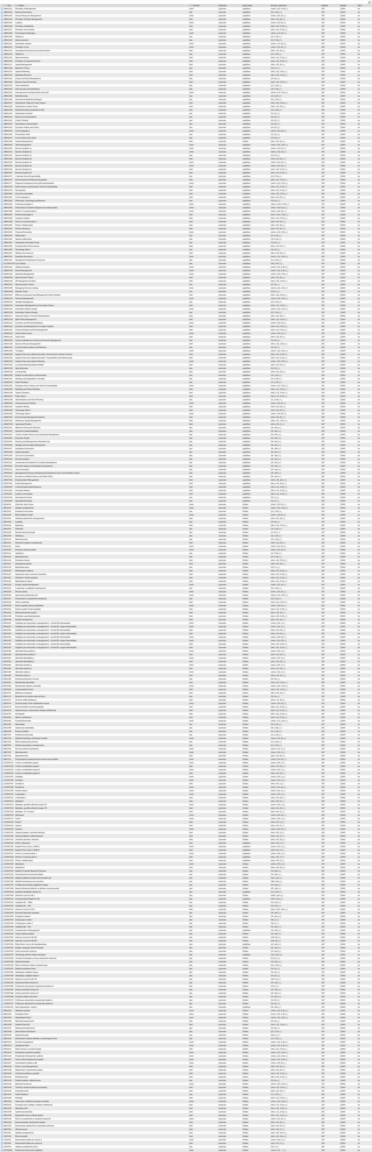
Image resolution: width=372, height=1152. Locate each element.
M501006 (7, 1025)
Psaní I (18, 819)
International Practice (23, 497)
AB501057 (8, 173)
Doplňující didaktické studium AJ (28, 892)
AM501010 (8, 295)
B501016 (7, 560)
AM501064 (8, 414)
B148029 (7, 504)
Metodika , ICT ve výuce (24, 812)
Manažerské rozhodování (25, 1032)
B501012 (7, 546)
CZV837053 (9, 941)
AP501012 (8, 466)
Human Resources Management (28, 16)
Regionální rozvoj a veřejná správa (29, 1115)
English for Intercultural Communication (30, 375)
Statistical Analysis (22, 267)
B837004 (7, 745)
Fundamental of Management (27, 480)
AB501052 (8, 155)
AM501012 (8, 298)
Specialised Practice (23, 424)
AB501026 (8, 82)
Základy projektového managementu (29, 518)
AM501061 (8, 403)
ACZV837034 (9, 264)
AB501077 (8, 183)
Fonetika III (19, 787)
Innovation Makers (22, 490)
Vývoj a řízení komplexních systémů (29, 1059)
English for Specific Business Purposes (30, 871)
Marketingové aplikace (24, 571)
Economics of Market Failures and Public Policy (34, 476)
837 (323, 9)
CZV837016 (9, 815)
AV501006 (8, 490)
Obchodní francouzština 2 (25, 655)
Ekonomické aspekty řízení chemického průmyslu (34, 1126)
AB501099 (8, 250)
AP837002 (8, 483)
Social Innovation (22, 470)
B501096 (7, 731)
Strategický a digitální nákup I (27, 972)
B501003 (7, 515)
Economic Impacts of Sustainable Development (34, 466)
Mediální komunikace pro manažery (29, 881)
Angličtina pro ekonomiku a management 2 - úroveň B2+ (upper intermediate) (45, 634)
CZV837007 (9, 784)
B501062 (7, 665)
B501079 (7, 714)
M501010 (7, 1039)
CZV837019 (9, 826)
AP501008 (8, 452)
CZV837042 (9, 902)
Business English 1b (23, 152)
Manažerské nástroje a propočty (28, 686)
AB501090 (8, 225)
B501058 (7, 651)
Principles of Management (25, 9)
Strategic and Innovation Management (30, 445)
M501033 (7, 1066)
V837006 (7, 1147)
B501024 (7, 588)
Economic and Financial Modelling (29, 323)
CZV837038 (9, 888)
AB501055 (8, 166)
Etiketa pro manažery (23, 693)
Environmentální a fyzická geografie (29, 707)
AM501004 (8, 274)
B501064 (7, 672)
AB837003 (8, 260)
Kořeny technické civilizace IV (27, 993)
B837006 (7, 749)
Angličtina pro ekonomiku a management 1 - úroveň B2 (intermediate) (42, 623)
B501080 (7, 717)
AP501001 (8, 428)
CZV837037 (9, 885)
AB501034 (8, 92)
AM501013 (8, 302)
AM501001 (8, 267)
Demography (20, 190)
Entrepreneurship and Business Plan (29, 110)
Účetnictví (19, 529)
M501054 (7, 1105)
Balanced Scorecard (23, 1084)
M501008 (7, 1032)
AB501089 (8, 222)
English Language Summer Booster (29, 948)
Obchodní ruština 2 (22, 675)
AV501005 (8, 487)
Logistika (19, 522)
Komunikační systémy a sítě (26, 1063)
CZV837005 (9, 777)
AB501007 (8, 30)
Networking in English (24, 113)
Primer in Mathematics (24, 225)
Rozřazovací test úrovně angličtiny (28, 1150)
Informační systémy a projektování (28, 543)
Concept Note (20, 372)
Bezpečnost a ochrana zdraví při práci (30, 696)
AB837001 (8, 257)
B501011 (7, 543)
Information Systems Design (26, 312)
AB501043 (8, 124)
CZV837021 (9, 833)
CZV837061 (9, 969)
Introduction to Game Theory (26, 106)
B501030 (7, 609)
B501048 (7, 620)
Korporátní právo (22, 1091)
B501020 (7, 574)
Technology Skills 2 (23, 410)
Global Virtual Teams (23, 333)
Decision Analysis (22, 459)
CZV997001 (9, 1007)
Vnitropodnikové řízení (24, 689)
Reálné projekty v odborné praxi (28, 1080)
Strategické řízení (22, 1046)
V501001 (7, 1140)
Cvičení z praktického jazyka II (27, 766)
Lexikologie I (20, 794)
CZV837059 (9, 962)
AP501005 (8, 442)
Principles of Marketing (24, 26)
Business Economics (23, 12)
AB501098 (8, 246)
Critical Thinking (21, 120)
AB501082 (8, 201)
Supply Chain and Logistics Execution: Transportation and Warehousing (43, 358)
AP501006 (8, 445)
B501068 (7, 686)
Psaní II (18, 822)
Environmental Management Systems (30, 417)
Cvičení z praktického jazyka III (27, 770)
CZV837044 (9, 909)
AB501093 (8, 232)
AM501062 (8, 407)
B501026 (7, 595)
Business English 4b (23, 173)
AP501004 (8, 438)
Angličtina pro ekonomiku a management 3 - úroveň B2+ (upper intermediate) (45, 641)
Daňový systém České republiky (28, 609)
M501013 (7, 1046)
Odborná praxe (21, 1129)
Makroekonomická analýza (26, 613)
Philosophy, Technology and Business (30, 201)
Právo (17, 546)
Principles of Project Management (28, 19)
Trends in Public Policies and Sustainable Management (37, 435)
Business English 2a (23, 155)
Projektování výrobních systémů (27, 1052)
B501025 (7, 592)
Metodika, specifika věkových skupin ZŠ (31, 805)
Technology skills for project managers (30, 955)
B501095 (7, 728)
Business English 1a (23, 148)
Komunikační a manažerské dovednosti (30, 599)
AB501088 (8, 218)
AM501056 (8, 393)
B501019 (7, 571)
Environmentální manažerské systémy (30, 1122)
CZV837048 (9, 923)
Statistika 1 (19, 536)
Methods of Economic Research (28, 428)
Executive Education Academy (27, 913)
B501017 (7, 564)
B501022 (7, 581)
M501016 (7, 1056)
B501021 (7, 578)
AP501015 (8, 473)
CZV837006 (9, 780)
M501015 (7, 1052)
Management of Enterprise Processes (30, 260)
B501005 (7, 522)
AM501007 (8, 284)
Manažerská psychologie (25, 532)
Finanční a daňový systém (25, 550)
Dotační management (23, 620)
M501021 (7, 1059)
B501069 (7, 689)
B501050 (7, 623)
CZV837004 (9, 773)
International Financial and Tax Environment (32, 51)
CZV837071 (9, 1004)
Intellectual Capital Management (28, 421)
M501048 (7, 1098)
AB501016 (8, 61)
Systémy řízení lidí (22, 1025)
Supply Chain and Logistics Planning (30, 361)
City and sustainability (24, 194)
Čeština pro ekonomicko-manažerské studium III (34, 986)
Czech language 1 (22, 131)
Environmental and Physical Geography (31, 180)
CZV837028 (9, 857)
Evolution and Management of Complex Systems (34, 326)
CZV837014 (9, 808)
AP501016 (8, 476)
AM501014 (8, 305)
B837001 (7, 735)
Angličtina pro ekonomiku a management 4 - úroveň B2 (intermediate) (42, 644)
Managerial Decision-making (26, 288)
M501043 (7, 1080)
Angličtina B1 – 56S (23, 906)
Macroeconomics (22, 58)
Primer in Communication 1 (26, 211)
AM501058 (8, 400)
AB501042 (8, 120)
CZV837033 (9, 874)
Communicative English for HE (27, 899)
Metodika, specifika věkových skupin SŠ (31, 808)
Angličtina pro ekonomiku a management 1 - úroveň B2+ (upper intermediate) (45, 627)
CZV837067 (9, 990)
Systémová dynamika (23, 1112)
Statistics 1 (19, 37)
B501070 (7, 693)
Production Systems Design (26, 309)
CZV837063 (9, 976)
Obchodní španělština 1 (24, 658)
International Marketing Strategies (28, 99)
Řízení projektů (21, 1136)
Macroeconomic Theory (24, 284)
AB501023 (8, 79)
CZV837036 (9, 881)
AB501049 (8, 145)
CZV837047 (9, 920)
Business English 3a (23, 162)
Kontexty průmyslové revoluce (27, 679)
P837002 (7, 1136)
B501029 (7, 606)
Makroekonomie (21, 557)
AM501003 (8, 271)
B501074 (7, 703)
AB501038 (8, 106)
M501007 (7, 1028)
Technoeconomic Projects (25, 403)
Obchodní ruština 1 (22, 672)
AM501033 (8, 365)
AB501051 (8, 152)
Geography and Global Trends (27, 243)
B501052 (7, 630)
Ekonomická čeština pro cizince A (28, 1140)
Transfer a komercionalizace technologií (31, 1087)
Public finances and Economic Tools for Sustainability (36, 187)
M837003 (7, 1126)
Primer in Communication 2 (26, 222)
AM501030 (8, 358)
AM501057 (8, 396)
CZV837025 (9, 847)
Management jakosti (23, 564)
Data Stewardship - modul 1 (26, 1007)
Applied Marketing (22, 72)
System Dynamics (22, 393)
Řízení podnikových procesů (26, 742)
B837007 (7, 752)
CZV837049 (9, 927)
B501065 (7, 675)
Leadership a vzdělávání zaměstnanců (30, 588)
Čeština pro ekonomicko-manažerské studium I (33, 1000)
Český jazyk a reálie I (23, 920)
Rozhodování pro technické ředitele (29, 874)
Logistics (18, 23)
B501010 (7, 539)
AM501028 (8, 351)
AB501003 (8, 16)
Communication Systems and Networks (30, 347)
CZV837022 (9, 836)
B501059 (7, 655)
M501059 (7, 1115)
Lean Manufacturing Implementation (29, 365)
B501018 (7, 567)
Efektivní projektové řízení (25, 969)
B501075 (7, 707)
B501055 (7, 641)
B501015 (7, 557)
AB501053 (8, 159)
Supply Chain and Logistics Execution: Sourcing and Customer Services (43, 354)
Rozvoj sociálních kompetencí (27, 749)
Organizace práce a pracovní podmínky (30, 574)
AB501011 (8, 44)
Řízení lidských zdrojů (24, 515)
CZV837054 (9, 944)
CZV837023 (9, 840)
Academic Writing (22, 407)
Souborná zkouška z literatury (27, 840)
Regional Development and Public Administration (34, 183)
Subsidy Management (24, 141)
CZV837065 (9, 983)
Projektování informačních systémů (29, 1056)
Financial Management (24, 298)
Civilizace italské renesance (26, 997)
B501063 (7, 668)
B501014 (7, 553)
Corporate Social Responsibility (27, 176)
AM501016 (8, 312)
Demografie (20, 714)
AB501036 (8, 99)
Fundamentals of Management (27, 930)
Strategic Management (24, 302)
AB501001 (8, 9)
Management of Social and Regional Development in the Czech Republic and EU (47, 473)
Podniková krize (21, 1077)
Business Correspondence (25, 117)
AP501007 (8, 449)
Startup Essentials (22, 962)
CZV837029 (9, 860)
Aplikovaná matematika (24, 728)
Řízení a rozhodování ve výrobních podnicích (33, 1119)
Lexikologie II (20, 798)
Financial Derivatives (23, 232)
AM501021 (8, 326)
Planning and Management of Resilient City (32, 442)
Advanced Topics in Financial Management (32, 316)
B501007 (7, 529)
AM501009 (8, 291)
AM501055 (8, 389)
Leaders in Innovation (24, 494)
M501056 (7, 1112)
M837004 (7, 1129)
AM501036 (8, 375)
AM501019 (8, 323)
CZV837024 (9, 843)
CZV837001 (9, 763)
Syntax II (18, 829)
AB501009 (8, 37)
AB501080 (8, 194)
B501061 (7, 662)
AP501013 (8, 470)
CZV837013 (9, 805)
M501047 (7, 1094)
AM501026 (8, 344)
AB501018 (8, 68)
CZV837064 (9, 979)
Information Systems (23, 44)
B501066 (7, 679)
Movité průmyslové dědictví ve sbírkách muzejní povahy (37, 888)
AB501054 (8, 162)
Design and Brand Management (28, 79)
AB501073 (8, 176)
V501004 (7, 1143)
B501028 (7, 602)
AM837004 (8, 424)
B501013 (7, 550)
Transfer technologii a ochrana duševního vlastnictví (35, 958)
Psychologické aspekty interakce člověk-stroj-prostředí (36, 759)
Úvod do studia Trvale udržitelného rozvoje (32, 703)
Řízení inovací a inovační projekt (28, 1049)
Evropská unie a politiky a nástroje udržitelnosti (33, 1105)
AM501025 (8, 340)
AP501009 (8, 456)
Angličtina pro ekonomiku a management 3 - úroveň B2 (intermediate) (42, 637)
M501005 (7, 1021)
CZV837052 (9, 937)
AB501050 (8, 148)
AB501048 (8, 141)
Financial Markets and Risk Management (31, 330)
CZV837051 (9, 934)
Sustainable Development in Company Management (36, 463)
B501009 (7, 536)
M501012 (7, 1042)
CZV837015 (9, 812)
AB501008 (8, 33)
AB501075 (8, 180)
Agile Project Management (25, 319)
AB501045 (8, 131)
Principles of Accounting (24, 30)
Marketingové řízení (23, 1018)
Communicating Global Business (28, 487)
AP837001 (8, 480)
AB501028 (8, 86)
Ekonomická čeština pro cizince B (28, 1143)
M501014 (7, 1049)
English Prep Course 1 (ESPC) (27, 847)
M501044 (7, 1084)
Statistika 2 (19, 553)
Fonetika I (19, 780)
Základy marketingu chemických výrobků (31, 738)
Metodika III (19, 867)
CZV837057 (9, 955)
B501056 (7, 644)
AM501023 (8, 333)
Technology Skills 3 (23, 414)
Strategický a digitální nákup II (27, 976)
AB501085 (8, 208)
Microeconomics (21, 40)
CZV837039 (9, 892)
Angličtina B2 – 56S (23, 927)
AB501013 (8, 51)
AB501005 (8, 23)
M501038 (7, 1070)
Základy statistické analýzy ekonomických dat (33, 878)
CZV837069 (9, 997)
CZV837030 (9, 864)
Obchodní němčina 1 (23, 665)
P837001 (7, 1133)
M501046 (7, 1091)
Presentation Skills (22, 134)
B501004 (7, 518)
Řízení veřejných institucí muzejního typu (31, 965)
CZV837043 (9, 906)
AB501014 (8, 54)
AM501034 (8, 368)
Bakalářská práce (22, 567)
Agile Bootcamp (21, 368)
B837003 (7, 742)
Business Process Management (27, 344)
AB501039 (8, 110)
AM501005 (8, 278)
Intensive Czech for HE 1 (25, 895)
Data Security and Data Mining (27, 89)
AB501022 (8, 75)
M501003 (7, 1014)
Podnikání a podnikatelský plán (27, 616)
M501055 (7, 1108)
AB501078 (8, 187)
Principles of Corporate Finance (27, 61)
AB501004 (8, 19)
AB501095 (8, 239)
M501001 (7, 1011)
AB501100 (8, 253)
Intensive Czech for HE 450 (26, 937)
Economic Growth (22, 438)
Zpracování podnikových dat (26, 595)
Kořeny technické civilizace (26, 951)
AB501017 (8, 65)
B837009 (7, 756)
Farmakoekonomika (23, 721)
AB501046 (8, 134)
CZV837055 (9, 948)
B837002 (7, 738)
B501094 (7, 724)
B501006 (7, 525)
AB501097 (8, 243)
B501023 (7, 585)
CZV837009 (9, 791)
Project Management (23, 271)
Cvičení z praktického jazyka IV (27, 773)
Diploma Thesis (21, 291)
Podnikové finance (22, 560)
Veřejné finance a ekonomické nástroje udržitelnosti (35, 710)
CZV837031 (9, 867)
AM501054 (8, 386)
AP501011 (8, 463)
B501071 (7, 696)
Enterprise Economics (24, 257)
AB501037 (8, 103)
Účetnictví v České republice (26, 578)
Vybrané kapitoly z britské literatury (29, 836)
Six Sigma (19, 351)
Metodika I (19, 801)
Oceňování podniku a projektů (27, 1073)
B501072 (7, 700)
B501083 (7, 721)
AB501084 (8, 204)
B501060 (7, 658)
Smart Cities (20, 337)
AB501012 (8, 47)
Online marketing (22, 602)
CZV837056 (9, 951)
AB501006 (8, 26)
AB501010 (8, 40)
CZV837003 (9, 770)
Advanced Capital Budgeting (26, 431)
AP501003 (8, 435)
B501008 (7, 532)
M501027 (7, 1063)
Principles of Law (22, 47)
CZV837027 (9, 854)
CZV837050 (9, 930)
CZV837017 (9, 819)
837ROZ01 (8, 1150)
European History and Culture (27, 127)
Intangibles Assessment (24, 449)
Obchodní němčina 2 (23, 668)
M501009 (7, 1035)
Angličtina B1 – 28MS (23, 902)
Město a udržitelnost (23, 717)
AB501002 (8, 12)
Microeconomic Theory (24, 278)
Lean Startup (20, 264)
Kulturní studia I (21, 791)
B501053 (7, 634)
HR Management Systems (25, 281)
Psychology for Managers (25, 33)
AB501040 (8, 113)
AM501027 (8, 347)
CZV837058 (9, 958)
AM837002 (8, 421)
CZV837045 (9, 913)
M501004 (7, 1018)
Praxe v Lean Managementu (26, 1066)
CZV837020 (9, 829)
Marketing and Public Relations (27, 389)
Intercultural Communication (26, 124)
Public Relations (21, 382)
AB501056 (8, 169)
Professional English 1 (24, 204)
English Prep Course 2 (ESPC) (27, 850)
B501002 (7, 511)
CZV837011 (8, 798)
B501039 (7, 616)
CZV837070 (9, 1000)
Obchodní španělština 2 (24, 662)
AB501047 (8, 138)
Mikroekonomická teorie (24, 1021)
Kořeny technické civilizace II (26, 983)
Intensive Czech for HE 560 (26, 941)
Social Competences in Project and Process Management (38, 340)
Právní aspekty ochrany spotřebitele (29, 606)
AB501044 (8, 127)
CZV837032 (9, 871)
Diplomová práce (22, 1035)
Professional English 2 (24, 215)
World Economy (21, 96)
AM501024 (8, 337)
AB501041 (8, 117)
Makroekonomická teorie (25, 1028)
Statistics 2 (19, 54)
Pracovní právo (21, 592)
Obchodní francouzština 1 (25, 651)
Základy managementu (24, 508)
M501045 (7, 1087)
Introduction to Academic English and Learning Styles (36, 208)
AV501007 (8, 494)
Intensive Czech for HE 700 (26, 979)
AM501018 (8, 319)
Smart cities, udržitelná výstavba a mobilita (32, 1101)
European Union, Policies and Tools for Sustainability (36, 386)
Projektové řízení (22, 1014)
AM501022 (8, 330)
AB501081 (8, 197)
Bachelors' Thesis (22, 68)
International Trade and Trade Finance (30, 103)
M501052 (7, 1101)
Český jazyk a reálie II (24, 923)
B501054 (7, 637)
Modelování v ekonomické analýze (29, 1070)
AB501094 (8, 236)
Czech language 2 (22, 197)
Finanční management (24, 1042)
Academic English (22, 218)
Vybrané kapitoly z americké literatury (30, 833)
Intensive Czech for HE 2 (25, 909)
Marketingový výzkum (23, 581)
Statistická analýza (22, 1011)
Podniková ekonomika (24, 511)
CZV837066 (9, 986)
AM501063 (8, 410)
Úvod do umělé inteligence (26, 700)
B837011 (7, 759)
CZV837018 (9, 822)
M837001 (7, 1122)
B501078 (7, 710)
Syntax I (18, 826)
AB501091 (8, 229)
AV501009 (8, 501)
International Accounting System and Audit (32, 92)
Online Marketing (22, 86)
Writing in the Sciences (24, 253)
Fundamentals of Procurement (27, 246)
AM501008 (8, 288)
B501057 (7, 648)
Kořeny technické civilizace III (27, 990)
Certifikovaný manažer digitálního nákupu (31, 885)
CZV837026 (9, 850)
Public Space (20, 396)
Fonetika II (19, 784)
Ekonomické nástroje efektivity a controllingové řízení (36, 1039)
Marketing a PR (21, 1108)
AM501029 (8, 354)
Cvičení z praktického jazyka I (27, 763)
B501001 (7, 508)
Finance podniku (22, 731)
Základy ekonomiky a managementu (29, 745)
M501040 (7, 1073)
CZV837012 (9, 801)
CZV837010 (9, 794)
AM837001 (8, 417)
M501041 (7, 1077)
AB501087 (8, 215)
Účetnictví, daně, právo (24, 504)
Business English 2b (23, 159)
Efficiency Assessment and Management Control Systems (38, 295)
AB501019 (8, 72)
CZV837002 (9, 766)
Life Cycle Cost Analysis (24, 456)
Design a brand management (27, 585)
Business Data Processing (25, 82)
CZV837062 (9, 972)
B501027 (7, 599)
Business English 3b (23, 166)
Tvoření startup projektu (24, 934)
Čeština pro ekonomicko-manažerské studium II (34, 1004)
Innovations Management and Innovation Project (34, 305)
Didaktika (19, 777)
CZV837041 (9, 899)
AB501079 (8, 190)
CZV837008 (9, 787)
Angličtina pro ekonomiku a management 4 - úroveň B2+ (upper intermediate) (45, 648)
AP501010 (8, 459)
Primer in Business (22, 229)
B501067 (7, 682)
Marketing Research (23, 75)
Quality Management (23, 65)
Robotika (19, 1098)
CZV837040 (9, 895)
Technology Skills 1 (23, 250)
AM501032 (8, 361)
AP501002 (8, 431)
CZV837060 (9, 965)
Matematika (20, 724)
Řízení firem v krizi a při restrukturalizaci (31, 944)
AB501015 (8, 58)
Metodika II (19, 864)
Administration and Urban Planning (29, 400)
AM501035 (8, 372)
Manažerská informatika (24, 682)
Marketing (19, 525)
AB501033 (8, 89)
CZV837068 (9, 993)
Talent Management (23, 145)
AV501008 (8, 497)
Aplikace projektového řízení (26, 1147)
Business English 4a (23, 169)
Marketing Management (24, 274)
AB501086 (8, 211)
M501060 (7, 1119)
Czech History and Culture (25, 138)
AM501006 (8, 281)
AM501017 (8, 316)
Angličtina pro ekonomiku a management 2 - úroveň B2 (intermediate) (42, 630)
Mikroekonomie (21, 539)
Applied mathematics (23, 239)
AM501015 (8, 309)
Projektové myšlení (22, 916)
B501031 (7, 613)
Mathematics (20, 236)
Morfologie (19, 815)
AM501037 (8, 379)
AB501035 (8, 96)
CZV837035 (9, 878)
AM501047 (8, 382)
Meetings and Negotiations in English (30, 379)
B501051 (7, 627)
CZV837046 (9, 916)
